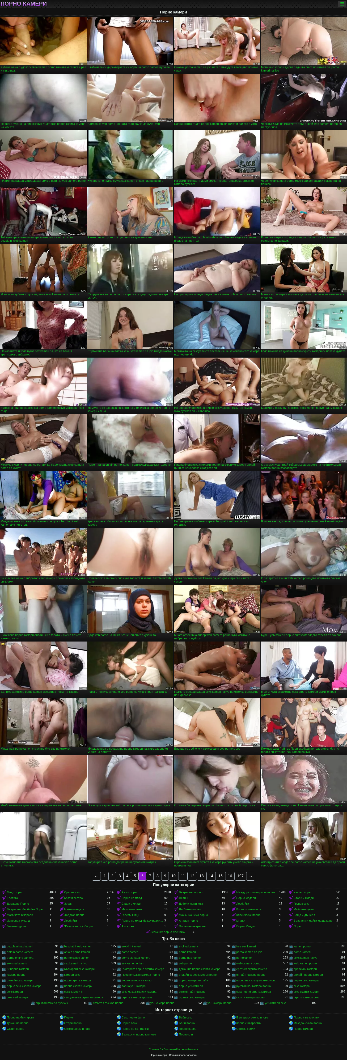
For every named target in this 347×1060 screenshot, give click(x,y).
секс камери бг (74, 991)
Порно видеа (187, 1028)
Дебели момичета (191, 903)
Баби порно (187, 1023)
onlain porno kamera (20, 952)
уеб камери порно (219, 1003)
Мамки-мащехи (132, 909)
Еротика (12, 898)
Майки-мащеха (74, 909)
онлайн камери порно (251, 974)
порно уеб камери (191, 986)
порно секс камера (306, 980)
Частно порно (303, 892)
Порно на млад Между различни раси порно (143, 920)
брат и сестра (73, 898)
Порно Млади (245, 926)
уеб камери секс (275, 1003)
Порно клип (187, 1034)
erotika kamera (188, 946)
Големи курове (16, 926)
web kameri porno (305, 963)
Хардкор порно (74, 915)
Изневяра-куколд (18, 920)
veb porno (185, 963)
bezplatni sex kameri (20, 946)
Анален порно (188, 920)
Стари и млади (304, 898)
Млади (240, 920)
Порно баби (130, 1023)
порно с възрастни (249, 1023)
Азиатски (128, 926)
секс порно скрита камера (253, 991)
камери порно (16, 974)
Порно (298, 926)
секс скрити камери (306, 991)
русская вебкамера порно (253, 986)
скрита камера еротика (137, 997)
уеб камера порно (162, 1003)
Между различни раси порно (255, 892)
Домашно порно (18, 1023)
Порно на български (20, 1017)
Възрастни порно (191, 892)
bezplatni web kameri (78, 946)
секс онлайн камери (192, 991)
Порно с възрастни (306, 1017)
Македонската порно (308, 1023)
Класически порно (248, 915)
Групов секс (301, 903)
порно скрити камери (78, 986)
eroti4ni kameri (131, 946)
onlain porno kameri (77, 952)
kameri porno (302, 946)
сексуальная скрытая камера (83, 997)
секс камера (302, 986)
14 (211, 876)
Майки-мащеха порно (193, 915)
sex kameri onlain (133, 963)
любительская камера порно (141, 974)
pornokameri (244, 957)
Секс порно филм (133, 1017)
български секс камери (79, 969)
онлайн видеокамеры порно (198, 974)
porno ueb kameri (190, 957)
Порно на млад (132, 898)
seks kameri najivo (305, 957)
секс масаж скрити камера (139, 991)
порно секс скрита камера (24, 986)
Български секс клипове (252, 1017)
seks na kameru (17, 963)
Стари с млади (131, 903)
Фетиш (183, 898)
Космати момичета (249, 909)
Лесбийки (242, 903)
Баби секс (185, 1017)
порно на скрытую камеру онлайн (257, 980)
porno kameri (187, 952)
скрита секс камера (192, 997)
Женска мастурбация (78, 926)
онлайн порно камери (308, 974)
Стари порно (73, 1023)
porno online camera (20, 957)
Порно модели (246, 898)
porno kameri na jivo (249, 952)
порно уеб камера (134, 986)
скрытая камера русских (52, 1003)
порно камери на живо (137, 980)
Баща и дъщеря (304, 915)
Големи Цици (130, 915)
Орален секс (72, 892)
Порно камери (23, 4)
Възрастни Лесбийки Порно (25, 909)
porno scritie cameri (76, 957)
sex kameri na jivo (75, 963)
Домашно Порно (18, 903)
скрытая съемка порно (108, 1003)
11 (183, 876)
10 (173, 876)
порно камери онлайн (193, 980)
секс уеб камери (17, 997)
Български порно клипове (139, 1034)
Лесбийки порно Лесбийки (168, 932)
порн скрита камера (77, 980)
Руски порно (130, 892)
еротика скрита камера (251, 969)
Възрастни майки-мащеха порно (315, 920)
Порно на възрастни (193, 926)
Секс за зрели (245, 1028)
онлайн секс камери (20, 980)
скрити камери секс (306, 997)
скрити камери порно (250, 997)
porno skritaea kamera (136, 957)
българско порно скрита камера (143, 969)
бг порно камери (18, 969)
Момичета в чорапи (20, 915)
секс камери (15, 991)
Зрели (68, 903)
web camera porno (248, 963)
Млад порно (15, 892)
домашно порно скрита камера (199, 969)
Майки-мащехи (304, 909)
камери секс (72, 974)
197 (240, 876)
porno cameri (130, 952)
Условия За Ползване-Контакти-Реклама (173, 1049)
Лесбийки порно (190, 909)
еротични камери (305, 969)
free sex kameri (246, 946)
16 (230, 876)
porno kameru (303, 952)
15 (220, 876)
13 (201, 876)
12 (192, 876)
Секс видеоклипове (77, 1028)
